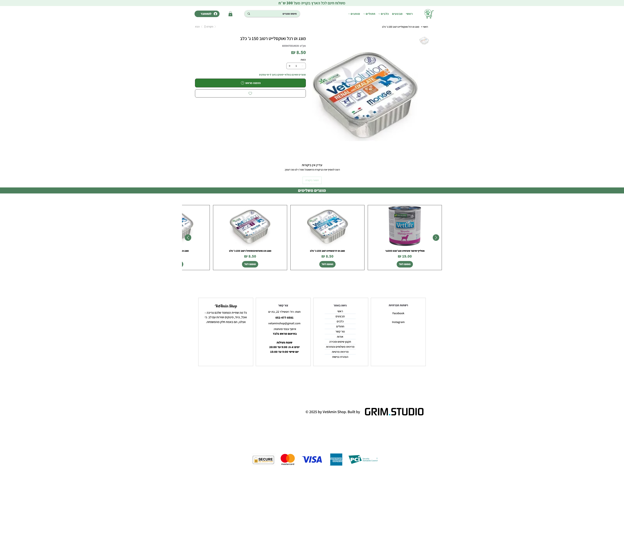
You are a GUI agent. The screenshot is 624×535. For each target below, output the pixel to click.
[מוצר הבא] (188, 237)
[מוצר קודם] (436, 237)
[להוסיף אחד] (289, 66)
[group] (312, 237)
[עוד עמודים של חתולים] (364, 14)
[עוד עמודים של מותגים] (349, 14)
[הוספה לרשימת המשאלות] (250, 93)
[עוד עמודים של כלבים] (379, 14)
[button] (230, 13)
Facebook (398, 313)
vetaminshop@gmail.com (284, 323)
